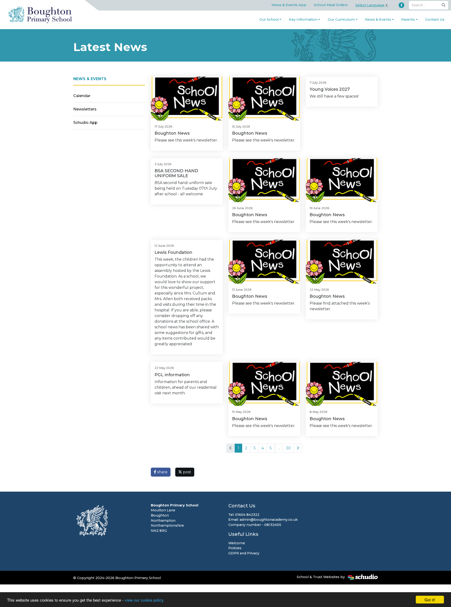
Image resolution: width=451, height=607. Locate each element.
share (161, 472)
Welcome (236, 543)
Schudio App (85, 122)
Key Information (303, 19)
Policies (234, 548)
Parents (408, 19)
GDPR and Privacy (243, 553)
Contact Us (434, 19)
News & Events (378, 19)
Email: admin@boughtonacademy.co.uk (263, 519)
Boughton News (172, 133)
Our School (269, 19)
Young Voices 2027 (330, 89)
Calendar (81, 96)
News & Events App (289, 5)
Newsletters (85, 109)
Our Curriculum (341, 19)
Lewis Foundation (173, 252)
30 (288, 448)
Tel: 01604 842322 (243, 515)
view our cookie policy (144, 600)
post (186, 472)
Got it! (429, 600)
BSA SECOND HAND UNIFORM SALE (176, 173)
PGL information (172, 374)
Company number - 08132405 (254, 525)
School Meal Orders (331, 5)
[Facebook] (401, 5)
